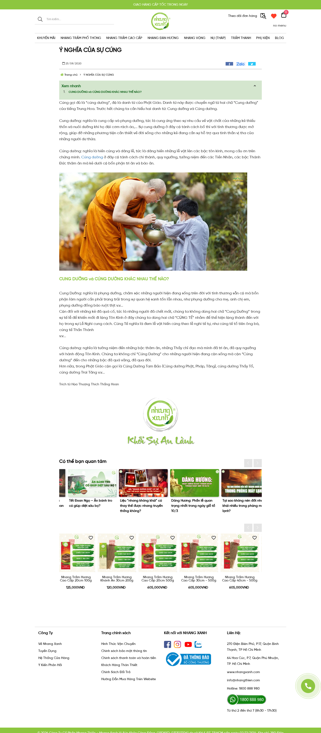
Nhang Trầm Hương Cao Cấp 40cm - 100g (201, 579)
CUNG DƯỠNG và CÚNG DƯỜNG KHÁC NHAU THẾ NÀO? (105, 92)
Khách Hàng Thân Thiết (119, 665)
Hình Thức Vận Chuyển (118, 644)
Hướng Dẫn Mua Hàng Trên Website (128, 679)
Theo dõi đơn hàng (243, 16)
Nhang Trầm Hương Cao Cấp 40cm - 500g (160, 579)
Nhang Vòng (194, 38)
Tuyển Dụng (47, 651)
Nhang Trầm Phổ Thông (81, 38)
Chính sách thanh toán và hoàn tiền (128, 658)
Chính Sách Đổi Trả (115, 672)
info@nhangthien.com (243, 680)
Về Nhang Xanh (50, 644)
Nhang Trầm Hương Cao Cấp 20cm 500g (79, 579)
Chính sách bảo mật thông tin (124, 651)
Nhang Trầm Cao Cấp (124, 38)
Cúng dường (92, 157)
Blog (279, 38)
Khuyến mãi (46, 38)
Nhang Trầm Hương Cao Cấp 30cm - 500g (119, 579)
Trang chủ (71, 74)
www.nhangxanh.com (243, 672)
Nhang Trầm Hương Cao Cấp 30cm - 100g (243, 579)
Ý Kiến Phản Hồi (50, 665)
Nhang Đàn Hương (163, 38)
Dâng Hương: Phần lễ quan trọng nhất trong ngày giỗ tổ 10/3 (82, 506)
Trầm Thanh (241, 38)
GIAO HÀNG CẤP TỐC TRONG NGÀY (160, 5)
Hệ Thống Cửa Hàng (53, 658)
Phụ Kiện (263, 38)
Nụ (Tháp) (218, 38)
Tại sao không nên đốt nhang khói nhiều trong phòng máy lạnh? (134, 506)
